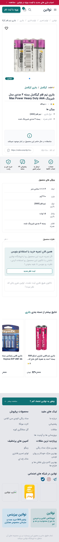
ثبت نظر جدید (29, 271)
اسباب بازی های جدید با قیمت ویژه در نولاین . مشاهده (31, 2)
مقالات (54, 429)
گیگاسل (43, 87)
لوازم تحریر (44, 20)
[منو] (55, 9)
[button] (29, 78)
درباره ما (53, 418)
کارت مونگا (23, 424)
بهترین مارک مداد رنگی (46, 448)
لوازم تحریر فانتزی (20, 453)
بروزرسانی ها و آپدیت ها (45, 435)
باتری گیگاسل (31, 87)
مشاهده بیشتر (12, 401)
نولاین (47, 9)
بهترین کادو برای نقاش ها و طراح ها (44, 464)
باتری (22, 20)
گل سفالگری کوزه (20, 429)
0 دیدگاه (43, 104)
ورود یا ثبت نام (11, 9)
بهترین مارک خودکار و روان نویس (45, 455)
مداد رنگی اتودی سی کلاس (16, 418)
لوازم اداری (32, 20)
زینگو (26, 448)
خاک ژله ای (23, 459)
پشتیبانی (53, 424)
